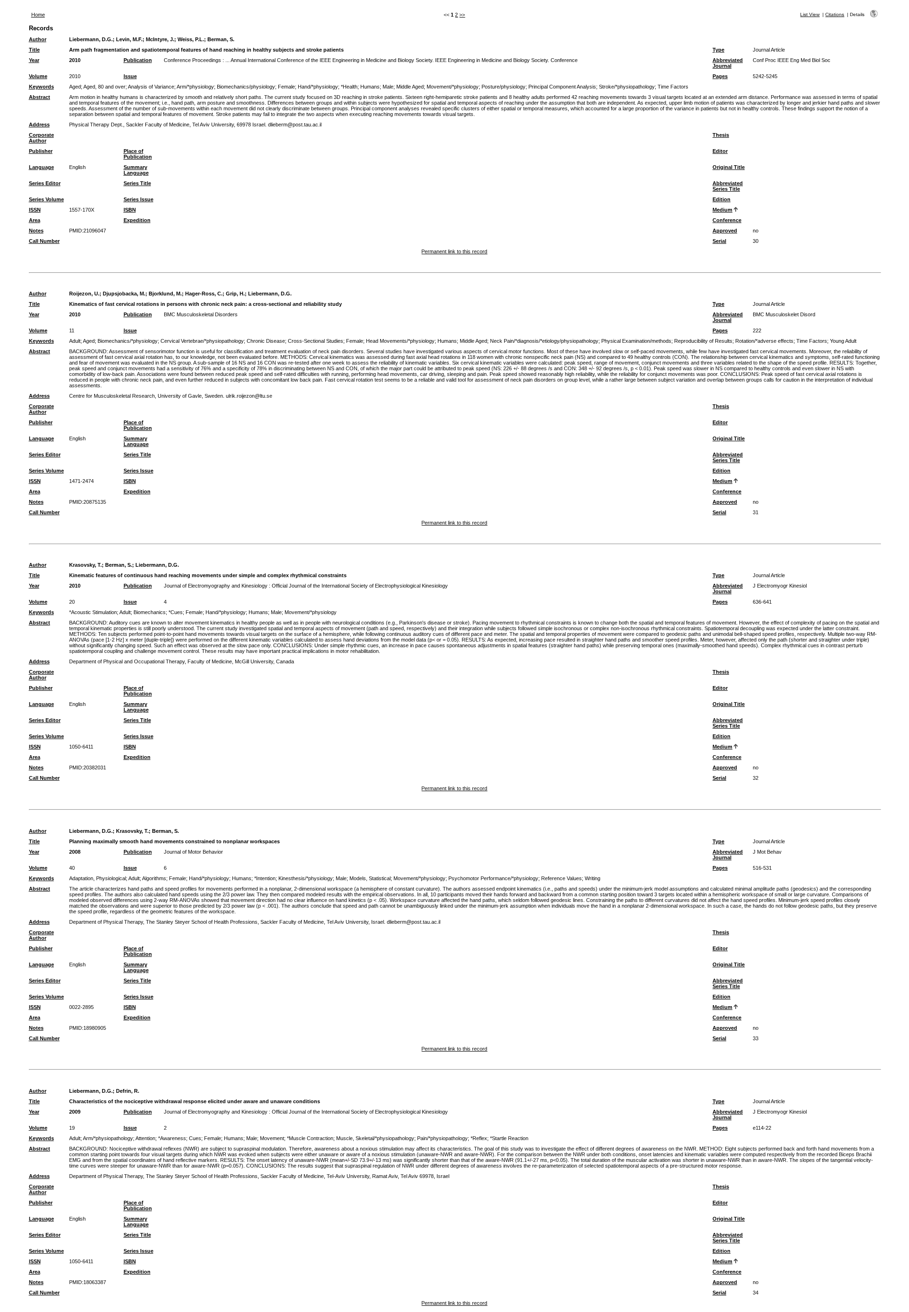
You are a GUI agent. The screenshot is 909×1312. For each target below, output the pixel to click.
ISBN (130, 210)
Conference (727, 220)
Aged (75, 86)
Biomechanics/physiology (246, 86)
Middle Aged (410, 86)
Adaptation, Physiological (97, 878)
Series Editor (45, 183)
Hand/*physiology (318, 86)
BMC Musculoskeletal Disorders (201, 314)
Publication (138, 60)
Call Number (44, 241)
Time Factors (673, 86)
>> (462, 15)
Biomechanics (150, 612)
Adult (74, 341)
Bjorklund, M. (165, 293)
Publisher (41, 151)
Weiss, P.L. (191, 39)
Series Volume (46, 199)
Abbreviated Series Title (728, 186)
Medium (722, 210)
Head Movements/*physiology (400, 341)
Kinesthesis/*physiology (305, 878)
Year (34, 60)
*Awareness (172, 1138)
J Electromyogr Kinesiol (780, 586)
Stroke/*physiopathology (627, 86)
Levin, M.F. (129, 39)
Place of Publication (138, 154)
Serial (719, 241)
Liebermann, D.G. (91, 39)
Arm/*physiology (195, 86)
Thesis (721, 135)
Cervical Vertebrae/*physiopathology (202, 341)
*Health (349, 86)
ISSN (35, 210)
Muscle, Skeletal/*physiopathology (375, 1138)
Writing (592, 878)
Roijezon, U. (84, 293)
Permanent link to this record (454, 251)
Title (34, 50)
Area (34, 220)
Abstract (39, 97)
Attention (145, 1138)
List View (810, 14)
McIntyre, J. (160, 39)
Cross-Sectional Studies (315, 341)
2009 (74, 1112)
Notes (36, 230)
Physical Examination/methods (636, 341)
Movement (272, 1138)
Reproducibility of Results (703, 341)
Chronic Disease (266, 341)
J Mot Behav (767, 852)
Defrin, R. (127, 1091)
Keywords (41, 86)
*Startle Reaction (509, 1138)
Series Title (137, 183)
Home (38, 15)
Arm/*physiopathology (108, 1138)
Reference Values (561, 878)
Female (286, 86)
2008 (74, 852)
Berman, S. (220, 39)
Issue (130, 76)
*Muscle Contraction (310, 1138)
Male (388, 86)
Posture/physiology (503, 86)
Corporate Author (41, 137)
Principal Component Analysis (562, 86)
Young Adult (843, 341)
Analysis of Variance (151, 86)
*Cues (176, 612)
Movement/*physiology (453, 86)
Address (39, 124)
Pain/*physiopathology (442, 1138)
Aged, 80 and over (104, 86)
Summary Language (136, 170)
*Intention (265, 878)
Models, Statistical (370, 878)
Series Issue (138, 199)
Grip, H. (235, 293)
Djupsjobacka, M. (124, 293)
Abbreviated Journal (728, 63)
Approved (725, 230)
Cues (195, 1138)
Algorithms (154, 878)
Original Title (729, 167)
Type (718, 50)
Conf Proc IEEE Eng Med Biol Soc (791, 60)
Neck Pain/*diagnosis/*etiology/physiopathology (544, 341)
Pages (720, 76)
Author (37, 39)
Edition (722, 199)
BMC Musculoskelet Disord (784, 314)
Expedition (137, 220)
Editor (720, 151)
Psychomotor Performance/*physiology (493, 878)
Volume (38, 76)
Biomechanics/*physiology (128, 341)
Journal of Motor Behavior (193, 852)
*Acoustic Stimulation (93, 612)
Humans (370, 86)
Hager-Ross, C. (204, 293)
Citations (834, 14)
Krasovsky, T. (85, 565)
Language (41, 167)
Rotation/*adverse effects (764, 341)
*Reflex (479, 1138)
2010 (74, 60)
